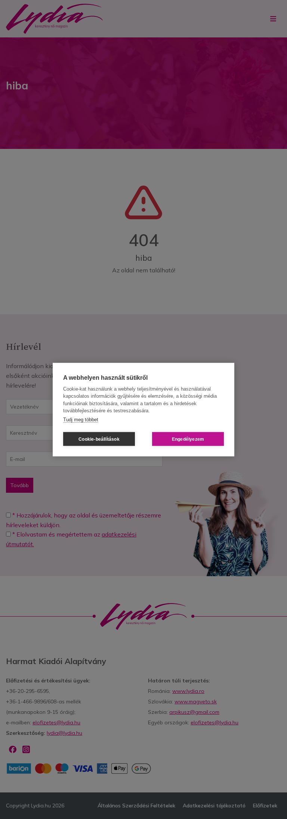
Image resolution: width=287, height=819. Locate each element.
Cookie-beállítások (99, 438)
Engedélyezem (188, 438)
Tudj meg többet (80, 419)
